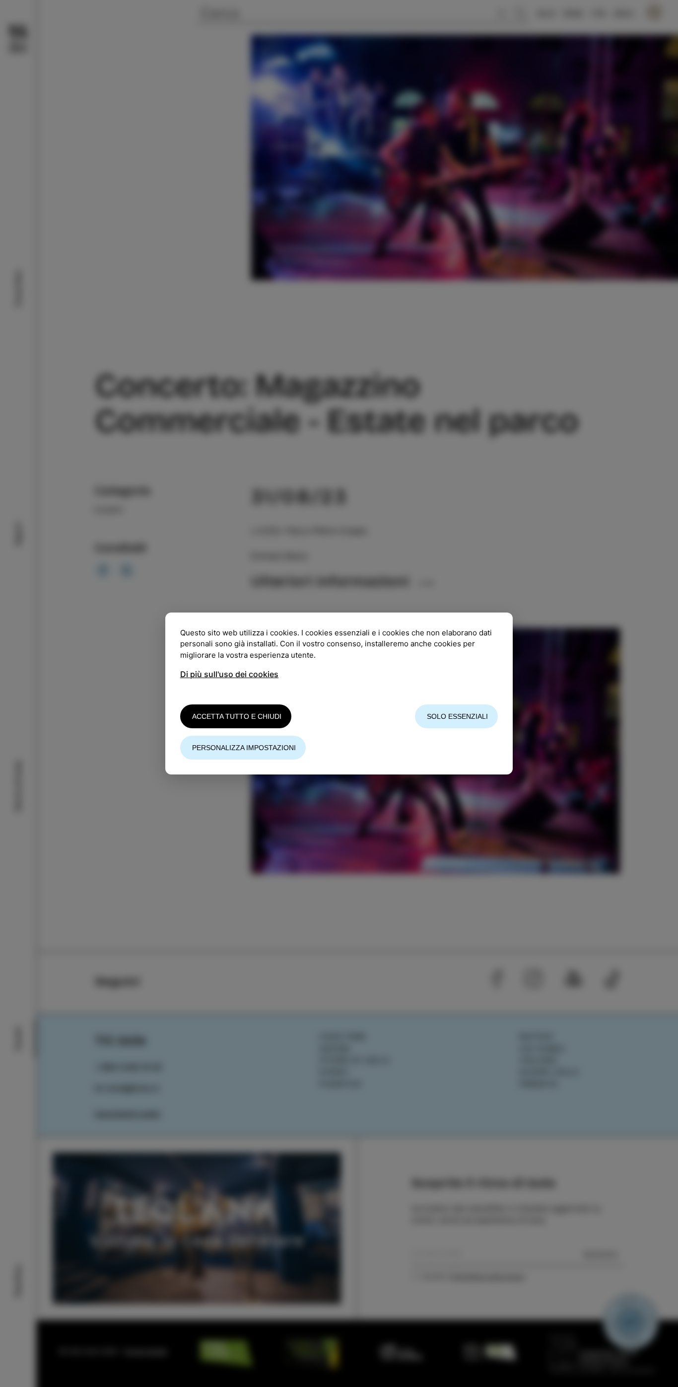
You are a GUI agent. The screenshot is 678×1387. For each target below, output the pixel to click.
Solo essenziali (457, 716)
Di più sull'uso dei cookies (229, 674)
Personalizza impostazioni (244, 748)
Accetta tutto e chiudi (236, 716)
